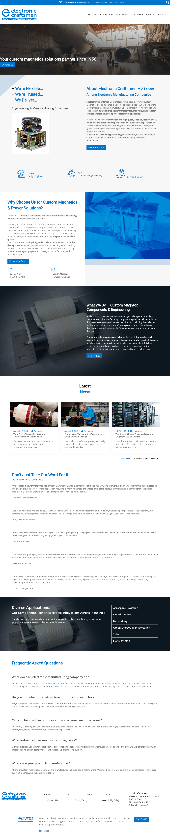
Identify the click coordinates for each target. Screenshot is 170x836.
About (149, 14)
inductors (59, 686)
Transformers (123, 14)
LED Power (138, 14)
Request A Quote (18, 261)
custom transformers (56, 703)
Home (47, 794)
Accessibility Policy (110, 800)
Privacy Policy (81, 800)
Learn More (94, 355)
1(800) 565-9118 (140, 802)
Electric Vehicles (123, 614)
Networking (120, 621)
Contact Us (162, 14)
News (67, 794)
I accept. (45, 830)
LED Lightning (121, 640)
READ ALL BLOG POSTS (146, 458)
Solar (116, 634)
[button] (164, 49)
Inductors (108, 14)
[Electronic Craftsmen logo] (13, 795)
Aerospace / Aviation (125, 608)
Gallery (88, 794)
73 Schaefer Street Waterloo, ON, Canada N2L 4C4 (144, 795)
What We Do (94, 14)
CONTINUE (141, 819)
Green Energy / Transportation (131, 627)
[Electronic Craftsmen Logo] (19, 14)
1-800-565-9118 (18, 276)
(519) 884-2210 (138, 799)
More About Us (96, 147)
